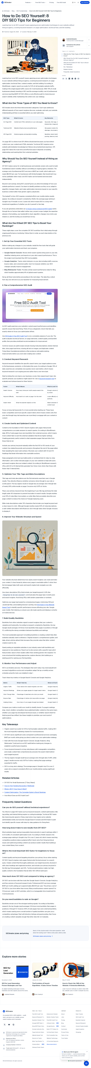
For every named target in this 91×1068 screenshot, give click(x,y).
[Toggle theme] (78, 2)
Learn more (26, 1057)
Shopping (78, 1032)
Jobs (62, 1017)
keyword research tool (46, 379)
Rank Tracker (79, 1014)
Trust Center (64, 1038)
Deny (25, 1062)
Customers (64, 1029)
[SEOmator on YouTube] (9, 1024)
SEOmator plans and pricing (42, 936)
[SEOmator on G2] (13, 1024)
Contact (63, 1026)
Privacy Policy (65, 1032)
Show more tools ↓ (52, 1044)
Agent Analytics (80, 1029)
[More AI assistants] (89, 45)
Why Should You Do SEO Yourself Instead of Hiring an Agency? (76, 59)
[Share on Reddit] (75, 78)
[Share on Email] (78, 78)
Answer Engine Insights (82, 1026)
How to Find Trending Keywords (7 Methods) (19, 786)
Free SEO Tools (40, 2)
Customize (8, 1062)
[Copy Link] (63, 78)
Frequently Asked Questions (72, 72)
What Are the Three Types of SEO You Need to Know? (77, 55)
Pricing (51, 2)
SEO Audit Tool (80, 1017)
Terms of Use (64, 1035)
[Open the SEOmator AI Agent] (86, 1063)
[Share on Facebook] (72, 78)
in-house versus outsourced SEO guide (39, 209)
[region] (30, 127)
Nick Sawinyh (39, 994)
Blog (13, 11)
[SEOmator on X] (4, 1024)
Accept (31, 1062)
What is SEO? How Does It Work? (15, 789)
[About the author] (89, 40)
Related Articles (68, 69)
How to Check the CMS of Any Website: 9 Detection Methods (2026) (73, 985)
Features (28, 2)
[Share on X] (66, 78)
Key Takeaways (68, 67)
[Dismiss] (87, 1051)
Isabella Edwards (9, 994)
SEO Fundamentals (21, 11)
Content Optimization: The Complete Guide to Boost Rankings (25, 792)
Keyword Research (81, 1023)
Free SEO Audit (61, 2)
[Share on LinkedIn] (69, 78)
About (63, 1014)
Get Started (85, 2)
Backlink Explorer (80, 1020)
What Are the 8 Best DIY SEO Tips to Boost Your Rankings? (76, 63)
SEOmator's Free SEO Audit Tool (16, 336)
